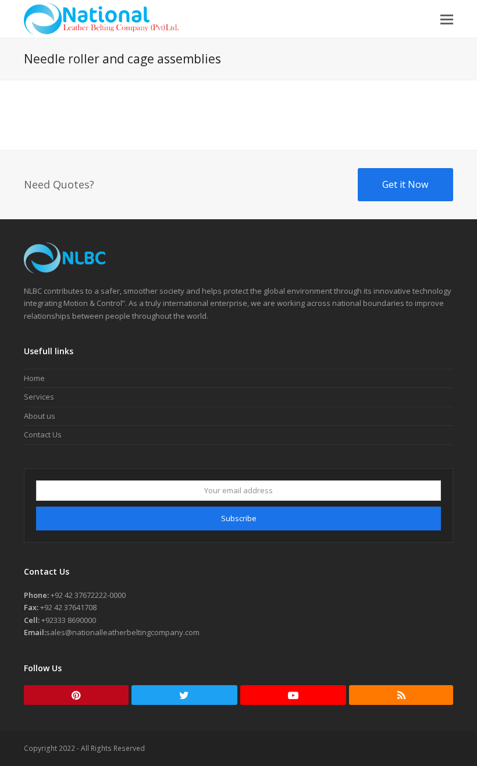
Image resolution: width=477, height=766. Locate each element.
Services (39, 396)
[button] (446, 18)
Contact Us (43, 434)
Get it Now (405, 184)
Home (34, 378)
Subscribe (239, 518)
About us (39, 416)
